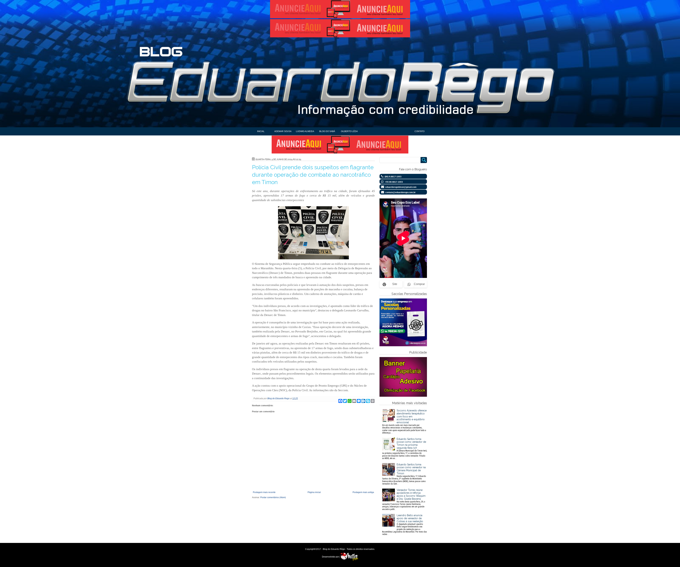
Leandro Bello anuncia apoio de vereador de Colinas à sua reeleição (404, 524)
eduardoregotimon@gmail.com (400, 187)
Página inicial (314, 492)
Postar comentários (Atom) (273, 497)
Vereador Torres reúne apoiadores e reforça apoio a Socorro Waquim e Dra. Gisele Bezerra (404, 500)
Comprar (419, 284)
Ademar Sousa (282, 131)
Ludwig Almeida (305, 131)
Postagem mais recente (264, 492)
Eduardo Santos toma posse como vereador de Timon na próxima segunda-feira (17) (404, 449)
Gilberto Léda (349, 131)
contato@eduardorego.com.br (400, 192)
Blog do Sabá (327, 131)
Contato (419, 131)
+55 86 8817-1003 (394, 182)
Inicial (261, 131)
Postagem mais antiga (363, 492)
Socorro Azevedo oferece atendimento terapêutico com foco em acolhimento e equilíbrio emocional (404, 421)
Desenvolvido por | (331, 556)
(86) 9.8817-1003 (393, 176)
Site (394, 284)
